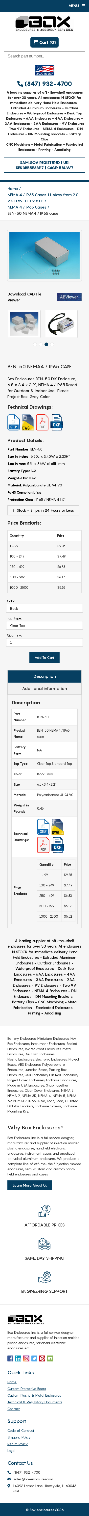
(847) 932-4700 (47, 83)
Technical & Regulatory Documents (34, 1402)
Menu (74, 5)
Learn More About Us (30, 1185)
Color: (11, 601)
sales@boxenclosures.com (33, 1479)
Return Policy (17, 1444)
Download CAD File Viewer (24, 297)
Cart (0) (47, 42)
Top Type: (14, 618)
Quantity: (14, 635)
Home (12, 188)
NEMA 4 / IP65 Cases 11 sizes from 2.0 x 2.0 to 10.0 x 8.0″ (43, 197)
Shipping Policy (19, 1437)
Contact (13, 1409)
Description (44, 676)
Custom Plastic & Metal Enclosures (34, 1395)
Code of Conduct (20, 1430)
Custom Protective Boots (26, 1388)
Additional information (44, 688)
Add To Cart (44, 657)
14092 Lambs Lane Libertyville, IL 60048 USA (44, 1488)
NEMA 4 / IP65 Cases (26, 207)
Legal (11, 1450)
